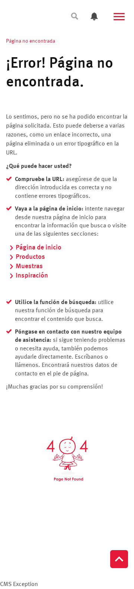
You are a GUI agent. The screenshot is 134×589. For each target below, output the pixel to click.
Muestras (29, 266)
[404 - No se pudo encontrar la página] (67, 459)
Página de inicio (38, 247)
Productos (30, 257)
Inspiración (32, 275)
